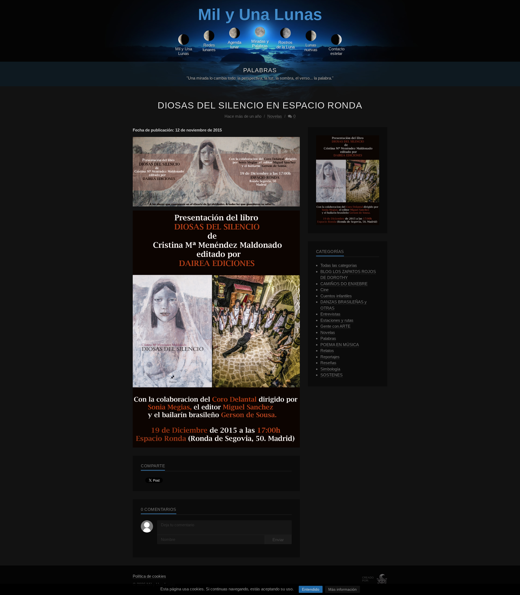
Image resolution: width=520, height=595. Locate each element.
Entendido (310, 589)
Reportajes (330, 356)
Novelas (274, 116)
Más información (342, 589)
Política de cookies (149, 576)
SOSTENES (331, 375)
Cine (324, 289)
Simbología (330, 369)
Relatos (327, 350)
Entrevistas (330, 314)
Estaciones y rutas (336, 320)
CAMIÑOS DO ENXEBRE (344, 283)
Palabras (328, 338)
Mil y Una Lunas (260, 14)
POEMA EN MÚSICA (339, 344)
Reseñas (328, 362)
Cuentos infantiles (336, 296)
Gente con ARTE (335, 326)
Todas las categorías (338, 265)
